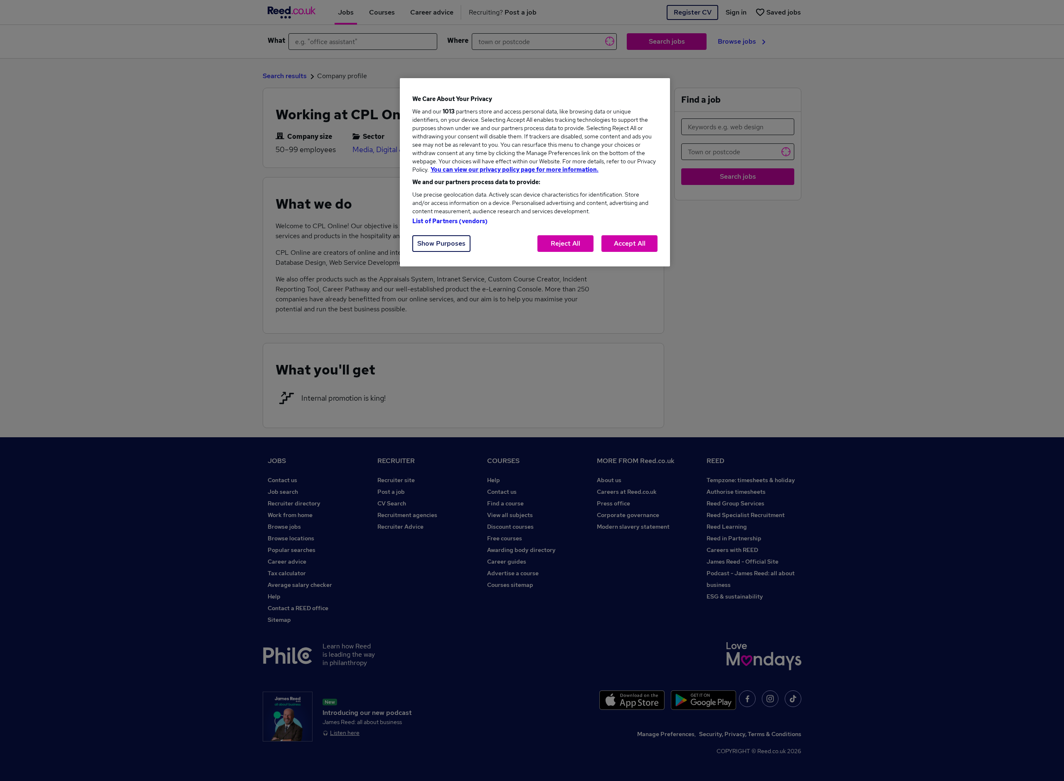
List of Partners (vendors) (450, 221)
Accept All (629, 243)
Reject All (565, 243)
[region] (535, 172)
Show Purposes (441, 243)
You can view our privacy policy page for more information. (514, 169)
